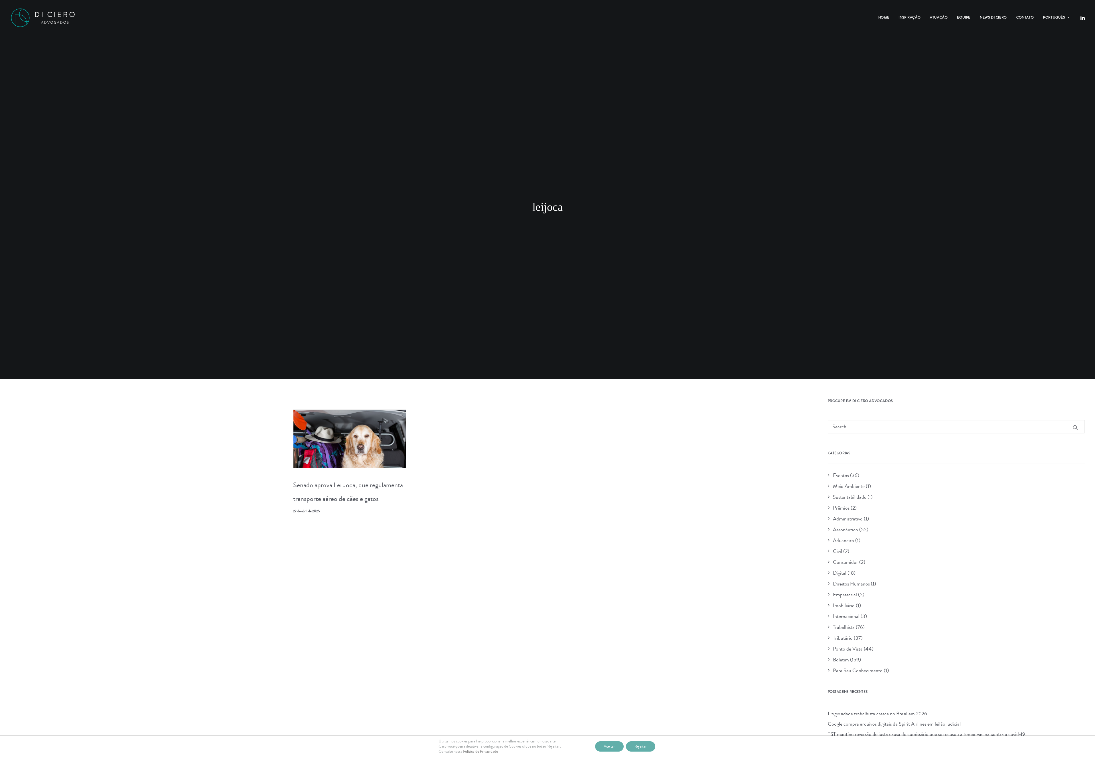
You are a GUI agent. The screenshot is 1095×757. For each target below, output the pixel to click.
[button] (1082, 17)
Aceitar (609, 746)
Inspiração (909, 17)
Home (883, 17)
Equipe (963, 17)
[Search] (956, 426)
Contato (1025, 17)
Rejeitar (640, 746)
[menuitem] (883, 17)
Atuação (939, 17)
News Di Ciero (993, 17)
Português (1054, 17)
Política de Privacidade (480, 751)
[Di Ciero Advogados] (42, 18)
